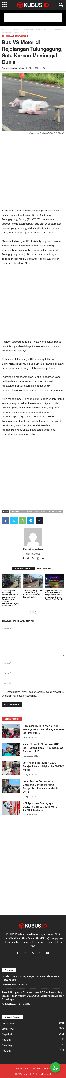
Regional (6, 1050)
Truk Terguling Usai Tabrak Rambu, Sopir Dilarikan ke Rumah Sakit (32, 593)
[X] (33, 559)
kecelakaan (27, 512)
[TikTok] (28, 559)
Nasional (6, 1039)
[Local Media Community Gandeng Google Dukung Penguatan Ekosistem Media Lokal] (11, 786)
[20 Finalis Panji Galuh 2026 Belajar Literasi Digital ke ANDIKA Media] (11, 768)
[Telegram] (30, 520)
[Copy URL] (39, 520)
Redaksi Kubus (16, 68)
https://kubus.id (33, 554)
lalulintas (40, 512)
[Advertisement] (33, 17)
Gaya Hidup (8, 1034)
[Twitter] (14, 520)
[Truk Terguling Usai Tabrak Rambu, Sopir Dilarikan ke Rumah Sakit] (33, 581)
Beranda (5, 29)
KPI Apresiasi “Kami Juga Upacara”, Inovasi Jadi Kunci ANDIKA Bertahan (40, 806)
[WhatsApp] (22, 520)
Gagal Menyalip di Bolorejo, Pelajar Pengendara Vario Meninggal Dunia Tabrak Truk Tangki (54, 594)
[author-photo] (33, 537)
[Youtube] (43, 559)
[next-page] (35, 612)
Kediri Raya (18, 29)
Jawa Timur (22, 36)
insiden (15, 512)
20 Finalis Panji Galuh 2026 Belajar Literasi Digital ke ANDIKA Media (43, 766)
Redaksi (36, 1068)
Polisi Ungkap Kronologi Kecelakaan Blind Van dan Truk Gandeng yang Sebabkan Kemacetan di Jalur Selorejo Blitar (11, 598)
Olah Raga (7, 1045)
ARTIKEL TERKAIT (23, 568)
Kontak (47, 1068)
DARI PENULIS (44, 568)
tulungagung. (55, 512)
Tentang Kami (21, 1068)
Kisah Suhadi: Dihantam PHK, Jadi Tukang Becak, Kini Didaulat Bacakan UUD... (43, 748)
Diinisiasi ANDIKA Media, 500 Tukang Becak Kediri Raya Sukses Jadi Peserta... (43, 729)
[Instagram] (26, 953)
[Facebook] (5, 520)
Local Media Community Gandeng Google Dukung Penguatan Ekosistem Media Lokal (40, 786)
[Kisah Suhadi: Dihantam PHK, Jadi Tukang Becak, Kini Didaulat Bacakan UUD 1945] (11, 749)
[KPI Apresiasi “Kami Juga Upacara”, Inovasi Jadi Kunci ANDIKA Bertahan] (11, 808)
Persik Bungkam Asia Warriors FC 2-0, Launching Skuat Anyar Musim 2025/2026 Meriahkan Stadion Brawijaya (33, 996)
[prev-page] (31, 612)
